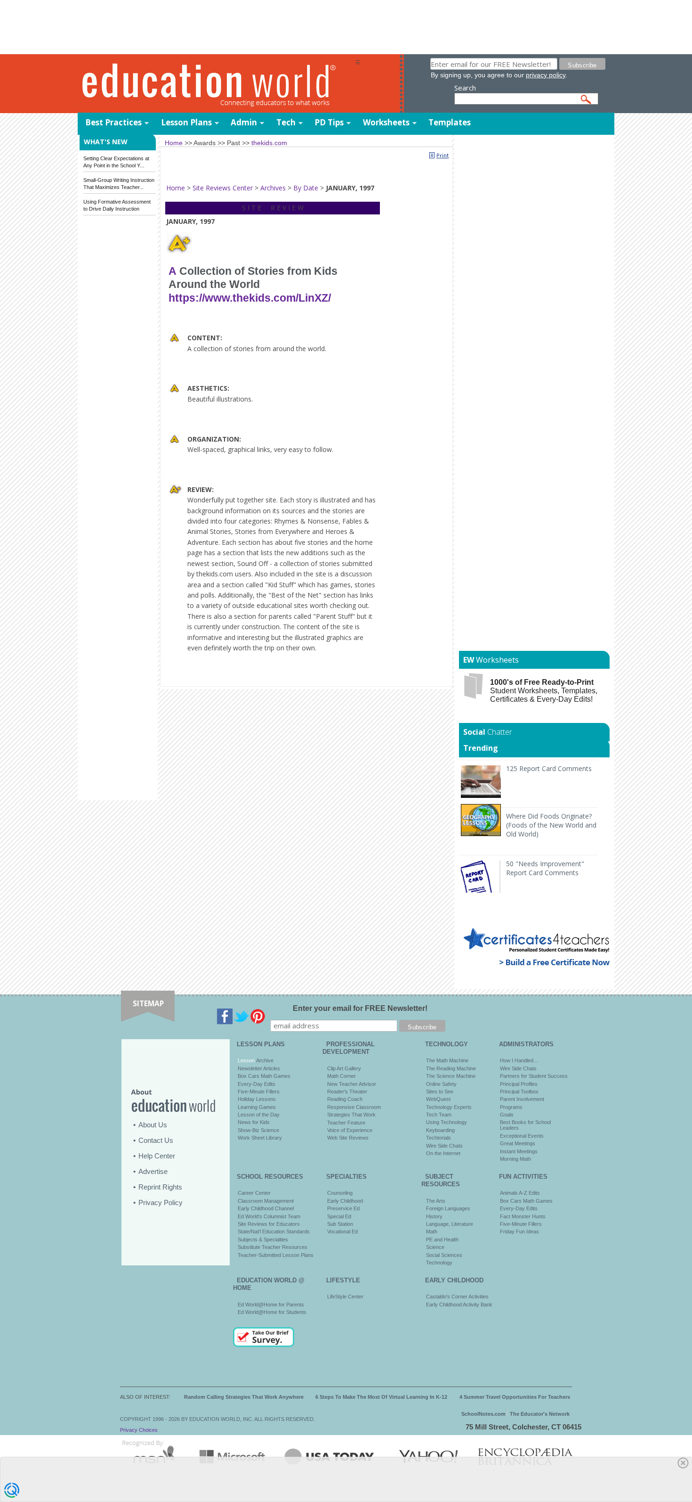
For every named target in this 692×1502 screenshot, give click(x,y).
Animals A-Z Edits (520, 1193)
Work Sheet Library (260, 1138)
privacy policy (545, 75)
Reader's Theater (347, 1091)
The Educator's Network (540, 1414)
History (434, 1216)
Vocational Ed (342, 1231)
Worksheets (386, 122)
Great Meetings (517, 1143)
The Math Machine (447, 1060)
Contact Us (155, 1140)
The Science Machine (450, 1076)
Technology (439, 1262)
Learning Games (257, 1107)
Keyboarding (440, 1130)
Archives (273, 187)
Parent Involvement (522, 1099)
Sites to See (439, 1091)
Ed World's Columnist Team (269, 1216)
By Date (305, 187)
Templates (449, 122)
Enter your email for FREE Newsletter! (360, 1008)
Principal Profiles (519, 1084)
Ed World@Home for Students (272, 1312)
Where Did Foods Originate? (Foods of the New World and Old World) (551, 825)
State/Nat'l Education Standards (274, 1231)
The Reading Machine (451, 1068)
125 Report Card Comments (549, 768)
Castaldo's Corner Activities (457, 1296)
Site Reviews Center (223, 187)
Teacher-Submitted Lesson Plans (276, 1255)
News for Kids (254, 1122)
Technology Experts (449, 1107)
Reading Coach (344, 1099)
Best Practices (113, 122)
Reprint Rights (160, 1187)
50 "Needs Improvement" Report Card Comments (545, 868)
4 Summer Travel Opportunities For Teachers (514, 1397)
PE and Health (442, 1239)
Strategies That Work (351, 1114)
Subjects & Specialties (263, 1239)
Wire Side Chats (444, 1146)
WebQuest (438, 1099)
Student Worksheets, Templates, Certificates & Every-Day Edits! (543, 690)
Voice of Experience (349, 1130)
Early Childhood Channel (266, 1208)
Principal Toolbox (519, 1091)
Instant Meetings (519, 1151)
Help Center (156, 1156)
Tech (286, 122)
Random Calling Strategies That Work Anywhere (244, 1397)
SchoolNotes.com (483, 1414)
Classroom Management (266, 1201)
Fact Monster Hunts (523, 1216)
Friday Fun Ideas (519, 1231)
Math (431, 1231)
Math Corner (341, 1076)
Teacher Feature (346, 1122)
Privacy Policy (160, 1202)
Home (175, 187)
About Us (152, 1125)
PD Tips (329, 122)
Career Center (254, 1193)
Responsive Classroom (354, 1107)
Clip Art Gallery (344, 1068)
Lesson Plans (186, 122)
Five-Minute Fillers (259, 1091)
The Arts (435, 1201)
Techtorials (438, 1138)
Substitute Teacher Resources (272, 1247)
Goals (507, 1114)
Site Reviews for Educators (269, 1224)
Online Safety (441, 1084)
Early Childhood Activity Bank (459, 1304)
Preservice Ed (343, 1208)
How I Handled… (519, 1060)
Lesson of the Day (259, 1114)
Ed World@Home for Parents (271, 1304)
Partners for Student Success (534, 1076)
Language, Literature (449, 1224)
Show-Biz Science (258, 1130)
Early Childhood (345, 1201)
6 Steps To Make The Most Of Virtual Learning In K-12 (381, 1397)
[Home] (216, 84)
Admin (244, 122)
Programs (511, 1107)
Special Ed (339, 1216)
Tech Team (438, 1114)
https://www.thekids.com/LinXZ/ (250, 298)
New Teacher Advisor (351, 1084)
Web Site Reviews (348, 1138)
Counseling (340, 1193)
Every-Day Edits (256, 1084)
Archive (264, 1060)
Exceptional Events (522, 1136)
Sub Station (340, 1224)
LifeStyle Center (345, 1296)
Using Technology (446, 1122)
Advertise (153, 1171)
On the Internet (443, 1153)
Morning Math (515, 1159)
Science (435, 1247)
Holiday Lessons (257, 1099)
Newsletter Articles (259, 1068)
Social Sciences (444, 1255)
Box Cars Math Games (264, 1076)
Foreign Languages (448, 1208)
